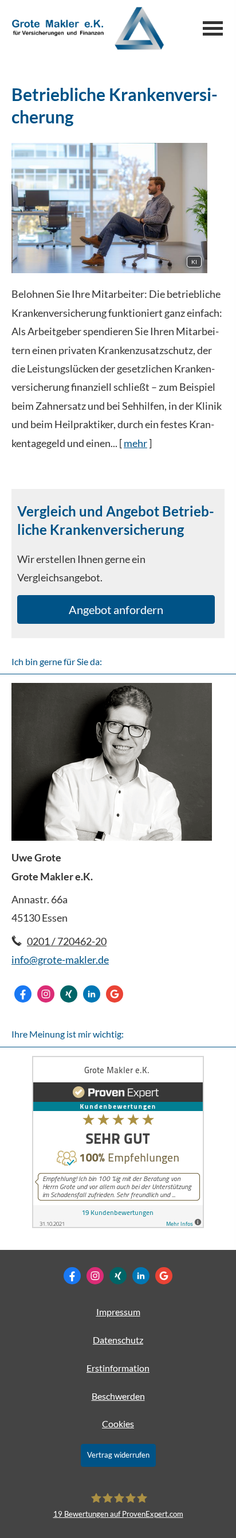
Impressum (118, 1311)
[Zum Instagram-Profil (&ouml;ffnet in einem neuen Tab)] (45, 994)
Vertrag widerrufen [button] (118, 1454)
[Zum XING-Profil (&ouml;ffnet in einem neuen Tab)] (68, 994)
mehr (135, 443)
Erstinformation (118, 1367)
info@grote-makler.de (60, 959)
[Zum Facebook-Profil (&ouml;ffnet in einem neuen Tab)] (23, 994)
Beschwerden (118, 1396)
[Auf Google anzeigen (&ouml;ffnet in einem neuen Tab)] (114, 994)
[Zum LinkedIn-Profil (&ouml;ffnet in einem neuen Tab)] (91, 994)
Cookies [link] (118, 1423)
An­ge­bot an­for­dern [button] (116, 609)
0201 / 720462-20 (67, 941)
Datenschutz (118, 1339)
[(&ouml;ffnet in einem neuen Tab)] (118, 1224)
